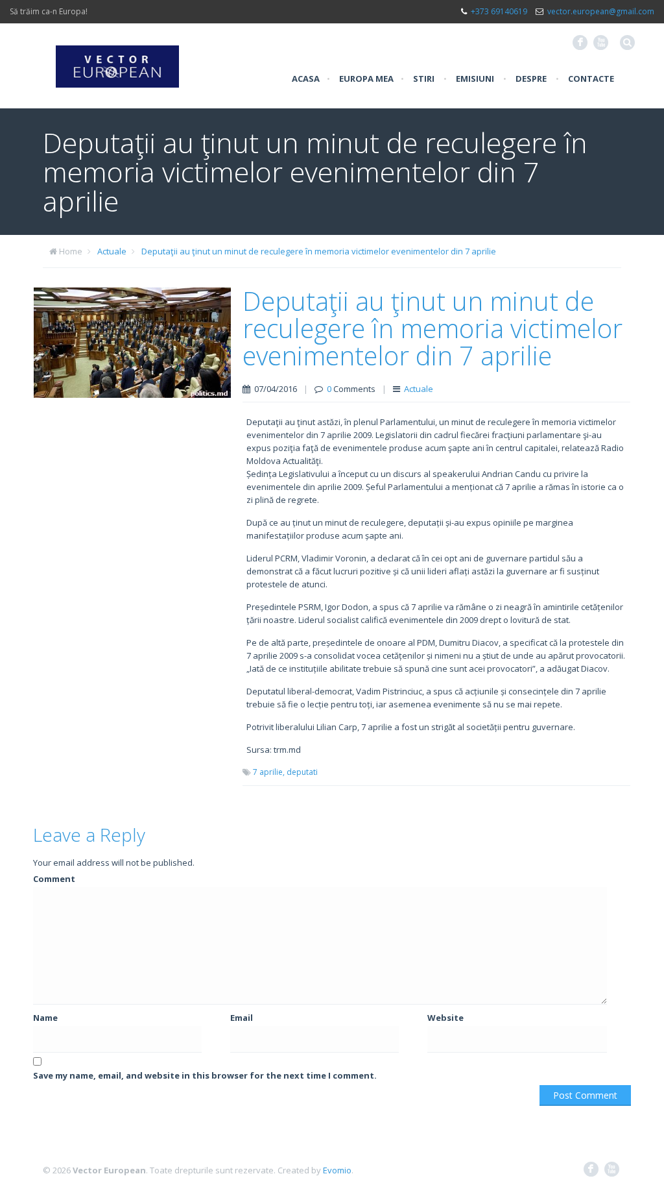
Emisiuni (475, 78)
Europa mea (366, 78)
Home (70, 251)
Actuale (111, 251)
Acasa (306, 78)
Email (241, 1017)
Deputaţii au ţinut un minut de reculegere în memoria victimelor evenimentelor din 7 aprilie (318, 251)
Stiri (423, 78)
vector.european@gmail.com (600, 11)
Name (45, 1017)
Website (445, 1017)
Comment (54, 879)
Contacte (591, 78)
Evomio (337, 1170)
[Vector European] (117, 59)
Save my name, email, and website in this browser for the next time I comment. (205, 1075)
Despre (531, 78)
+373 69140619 (499, 11)
